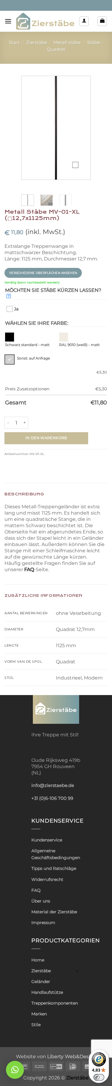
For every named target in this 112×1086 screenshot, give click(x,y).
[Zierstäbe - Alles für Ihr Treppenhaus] (45, 21)
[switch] (98, 1077)
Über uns (40, 901)
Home (37, 960)
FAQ (29, 569)
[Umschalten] (77, 970)
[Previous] (30, 127)
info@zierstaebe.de (52, 785)
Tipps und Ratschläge (53, 868)
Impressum (43, 922)
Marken (39, 1014)
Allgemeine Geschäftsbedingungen (55, 854)
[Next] (81, 127)
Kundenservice (46, 840)
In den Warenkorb (46, 438)
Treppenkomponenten (54, 1003)
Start (14, 42)
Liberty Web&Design (71, 1056)
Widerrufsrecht (47, 879)
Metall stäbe (67, 42)
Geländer (40, 981)
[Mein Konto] (84, 21)
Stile (36, 1024)
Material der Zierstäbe (54, 911)
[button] (8, 21)
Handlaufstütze (47, 992)
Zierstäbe (36, 42)
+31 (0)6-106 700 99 (52, 798)
